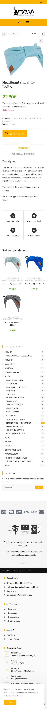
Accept (10, 702)
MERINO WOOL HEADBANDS (18, 423)
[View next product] (43, 34)
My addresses (13, 617)
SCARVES (9, 446)
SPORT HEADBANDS (14, 426)
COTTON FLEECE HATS (15, 387)
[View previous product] (4, 34)
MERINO (26, 118)
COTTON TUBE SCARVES (16, 458)
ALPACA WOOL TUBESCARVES (19, 356)
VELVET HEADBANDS (10, 280)
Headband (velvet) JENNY (12, 323)
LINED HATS (11, 394)
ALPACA (8, 352)
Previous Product (12, 34)
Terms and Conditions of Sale (19, 583)
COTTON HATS (12, 391)
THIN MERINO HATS (14, 404)
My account (12, 613)
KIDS (7, 438)
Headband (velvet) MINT (12, 284)
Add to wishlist (16, 134)
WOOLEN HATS (12, 411)
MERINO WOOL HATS (15, 397)
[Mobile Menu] (28, 22)
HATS (7, 376)
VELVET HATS (12, 408)
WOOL (8, 465)
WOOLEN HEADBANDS (15, 433)
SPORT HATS (11, 401)
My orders (11, 609)
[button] (41, 41)
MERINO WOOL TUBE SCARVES (19, 461)
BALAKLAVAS (11, 384)
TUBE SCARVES (11, 454)
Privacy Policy (13, 639)
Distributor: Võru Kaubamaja (19, 595)
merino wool (10, 124)
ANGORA (9, 360)
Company (11, 635)
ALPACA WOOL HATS (15, 380)
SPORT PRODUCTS (13, 450)
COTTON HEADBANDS (15, 419)
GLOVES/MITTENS (13, 372)
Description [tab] (23, 148)
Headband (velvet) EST (34, 284)
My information (13, 621)
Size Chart (11, 591)
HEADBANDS (17, 118)
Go (38, 487)
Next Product (36, 34)
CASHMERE (10, 364)
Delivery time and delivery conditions (22, 587)
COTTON (9, 279)
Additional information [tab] (23, 154)
